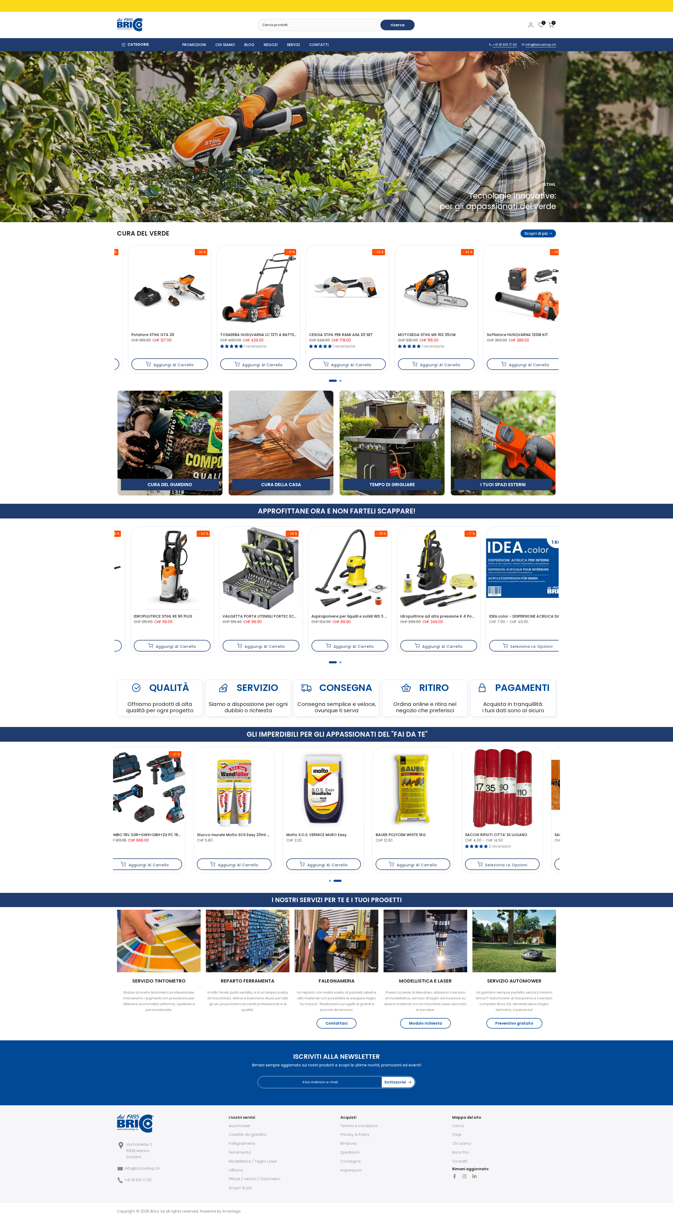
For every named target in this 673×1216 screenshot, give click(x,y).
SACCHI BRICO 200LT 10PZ (247, 834)
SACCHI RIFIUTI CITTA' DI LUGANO (165, 834)
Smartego (231, 1211)
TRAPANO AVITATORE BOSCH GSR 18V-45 (209, 616)
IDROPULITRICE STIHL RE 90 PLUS (466, 616)
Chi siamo (461, 1143)
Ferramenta (240, 1152)
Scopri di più (536, 233)
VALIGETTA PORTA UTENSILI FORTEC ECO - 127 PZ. (358, 834)
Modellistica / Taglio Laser (253, 1161)
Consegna (350, 1161)
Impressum (351, 1170)
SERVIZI (293, 44)
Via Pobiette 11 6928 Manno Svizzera (139, 1151)
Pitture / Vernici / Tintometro (255, 1179)
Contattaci (336, 1023)
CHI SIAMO (225, 44)
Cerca (458, 1125)
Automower (240, 1125)
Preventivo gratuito (514, 1023)
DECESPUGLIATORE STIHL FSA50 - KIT (293, 334)
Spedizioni (349, 1152)
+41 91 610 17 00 (505, 44)
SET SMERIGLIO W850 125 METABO (379, 616)
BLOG (249, 44)
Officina (236, 1170)
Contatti (459, 1161)
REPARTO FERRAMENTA (247, 981)
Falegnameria (242, 1143)
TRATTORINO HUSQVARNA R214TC (202, 334)
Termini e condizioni (359, 1125)
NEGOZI (271, 44)
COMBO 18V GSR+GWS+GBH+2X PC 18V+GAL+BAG (538, 834)
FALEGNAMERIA (337, 981)
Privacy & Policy (354, 1134)
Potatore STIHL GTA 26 (458, 334)
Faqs (456, 1134)
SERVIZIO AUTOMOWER (514, 981)
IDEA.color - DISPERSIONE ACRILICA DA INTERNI (124, 616)
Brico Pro (460, 1152)
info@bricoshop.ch (541, 44)
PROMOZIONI (194, 44)
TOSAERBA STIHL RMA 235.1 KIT (376, 334)
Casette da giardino (248, 1134)
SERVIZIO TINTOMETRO (159, 981)
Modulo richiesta (425, 1023)
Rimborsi (348, 1143)
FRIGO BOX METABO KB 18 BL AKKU (291, 616)
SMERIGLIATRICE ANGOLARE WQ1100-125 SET (442, 834)
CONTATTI (319, 44)
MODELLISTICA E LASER (425, 981)
